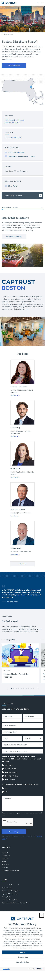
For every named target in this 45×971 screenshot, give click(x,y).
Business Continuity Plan (11, 891)
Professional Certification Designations (16, 903)
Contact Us (6, 856)
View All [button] (22, 564)
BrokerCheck (6, 888)
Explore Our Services (14, 236)
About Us (5, 853)
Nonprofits (10, 640)
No (6, 792)
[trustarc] (39, 969)
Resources (5, 865)
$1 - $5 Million (10, 769)
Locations (5, 859)
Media (4, 862)
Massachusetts (8, 34)
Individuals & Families (16, 152)
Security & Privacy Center (11, 871)
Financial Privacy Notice (10, 900)
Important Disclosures (10, 894)
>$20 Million (10, 779)
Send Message (14, 832)
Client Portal (12, 186)
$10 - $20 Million (11, 776)
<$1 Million (9, 765)
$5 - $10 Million (11, 772)
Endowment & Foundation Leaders (21, 156)
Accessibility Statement (10, 885)
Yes (6, 788)
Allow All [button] (22, 952)
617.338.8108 (16, 138)
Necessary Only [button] (23, 957)
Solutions (5, 868)
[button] (41, 915)
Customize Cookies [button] (22, 962)
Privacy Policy (6, 969)
